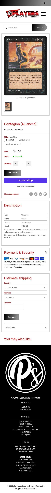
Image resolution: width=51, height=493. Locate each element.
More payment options (25, 186)
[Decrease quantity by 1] (15, 163)
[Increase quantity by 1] (28, 163)
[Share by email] (45, 194)
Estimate (12, 317)
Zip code (7, 303)
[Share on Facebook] (31, 194)
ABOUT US (26, 407)
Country (7, 283)
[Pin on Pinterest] (36, 194)
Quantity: (7, 164)
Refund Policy (10, 328)
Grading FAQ (25, 435)
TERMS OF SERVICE (25, 427)
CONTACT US (25, 410)
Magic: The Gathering (13, 130)
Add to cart (13, 172)
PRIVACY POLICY (25, 421)
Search (39, 27)
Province (7, 293)
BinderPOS (31, 489)
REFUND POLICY (25, 424)
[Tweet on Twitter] (40, 194)
